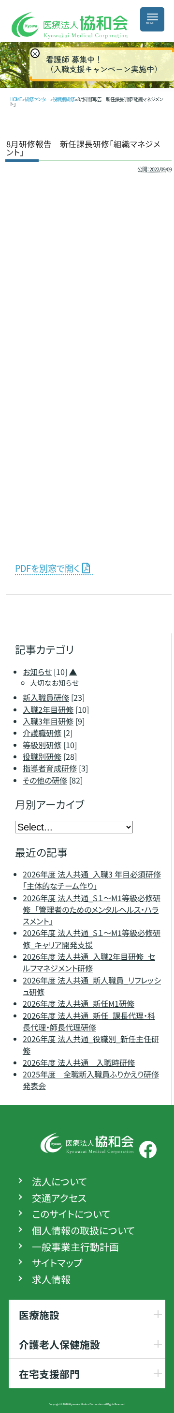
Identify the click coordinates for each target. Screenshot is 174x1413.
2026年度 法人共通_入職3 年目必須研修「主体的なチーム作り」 (92, 879)
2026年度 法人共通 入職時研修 (79, 1062)
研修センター (37, 99)
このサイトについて (71, 1214)
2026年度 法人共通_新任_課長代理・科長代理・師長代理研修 (89, 1021)
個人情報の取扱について (83, 1230)
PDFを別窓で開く (47, 568)
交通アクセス (59, 1198)
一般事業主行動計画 (75, 1247)
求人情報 (51, 1279)
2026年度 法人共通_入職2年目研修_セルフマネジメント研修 (89, 962)
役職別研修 (63, 99)
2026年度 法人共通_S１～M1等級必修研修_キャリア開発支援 (91, 939)
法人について (59, 1181)
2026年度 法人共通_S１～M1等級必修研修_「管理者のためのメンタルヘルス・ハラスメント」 (91, 909)
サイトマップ (57, 1263)
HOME (16, 99)
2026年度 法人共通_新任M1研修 (78, 1003)
